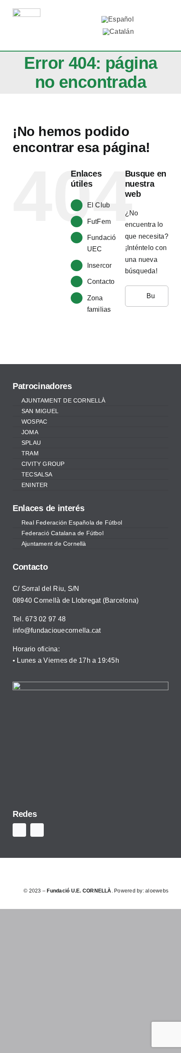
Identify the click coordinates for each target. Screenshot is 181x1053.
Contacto (101, 281)
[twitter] (77, 18)
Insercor (99, 265)
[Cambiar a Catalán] (118, 32)
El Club (98, 205)
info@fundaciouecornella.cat (57, 630)
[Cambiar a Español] (117, 19)
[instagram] (77, 32)
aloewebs (156, 891)
